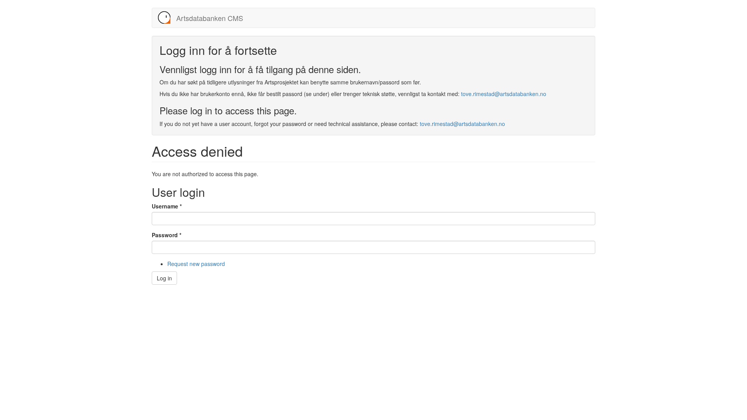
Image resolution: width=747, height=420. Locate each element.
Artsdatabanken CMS (209, 18)
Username (167, 206)
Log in (164, 278)
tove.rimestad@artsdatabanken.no (503, 94)
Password (166, 235)
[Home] (167, 17)
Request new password (196, 264)
